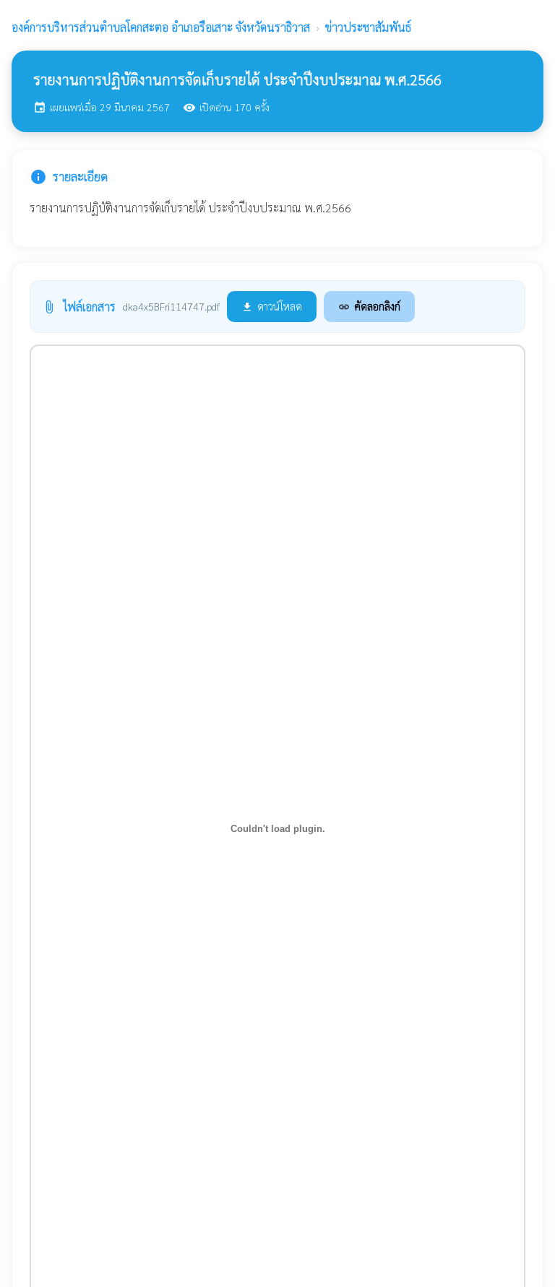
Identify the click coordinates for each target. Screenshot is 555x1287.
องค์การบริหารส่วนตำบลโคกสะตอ (161, 27)
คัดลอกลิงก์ (369, 306)
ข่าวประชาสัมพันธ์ (368, 27)
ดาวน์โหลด (271, 306)
